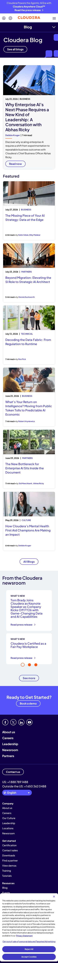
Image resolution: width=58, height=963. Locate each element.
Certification (9, 845)
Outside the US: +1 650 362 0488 (24, 786)
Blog (28, 27)
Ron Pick (22, 359)
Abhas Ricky (38, 483)
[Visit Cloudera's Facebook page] (5, 722)
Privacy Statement (24, 935)
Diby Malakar (34, 235)
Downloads (8, 855)
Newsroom (10, 750)
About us (8, 732)
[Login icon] (4, 18)
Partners (8, 756)
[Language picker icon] (10, 18)
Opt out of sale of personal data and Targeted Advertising (29, 941)
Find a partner (10, 860)
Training (6, 870)
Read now (15, 163)
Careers (7, 738)
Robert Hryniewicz (26, 421)
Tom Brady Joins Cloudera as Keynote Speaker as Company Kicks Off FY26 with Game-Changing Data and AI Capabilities (27, 608)
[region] (29, 927)
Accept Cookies (29, 957)
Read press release (22, 624)
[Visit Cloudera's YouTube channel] (29, 722)
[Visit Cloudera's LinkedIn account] (21, 722)
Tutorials (7, 875)
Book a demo (28, 703)
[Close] (54, 896)
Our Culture (8, 818)
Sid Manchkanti (25, 483)
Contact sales (10, 850)
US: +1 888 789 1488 (15, 782)
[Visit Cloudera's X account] (13, 722)
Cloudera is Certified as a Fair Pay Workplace (28, 645)
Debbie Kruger (12, 135)
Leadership (10, 744)
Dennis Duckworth (26, 297)
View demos (9, 865)
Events (6, 892)
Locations (7, 828)
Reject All (29, 949)
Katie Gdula (23, 235)
